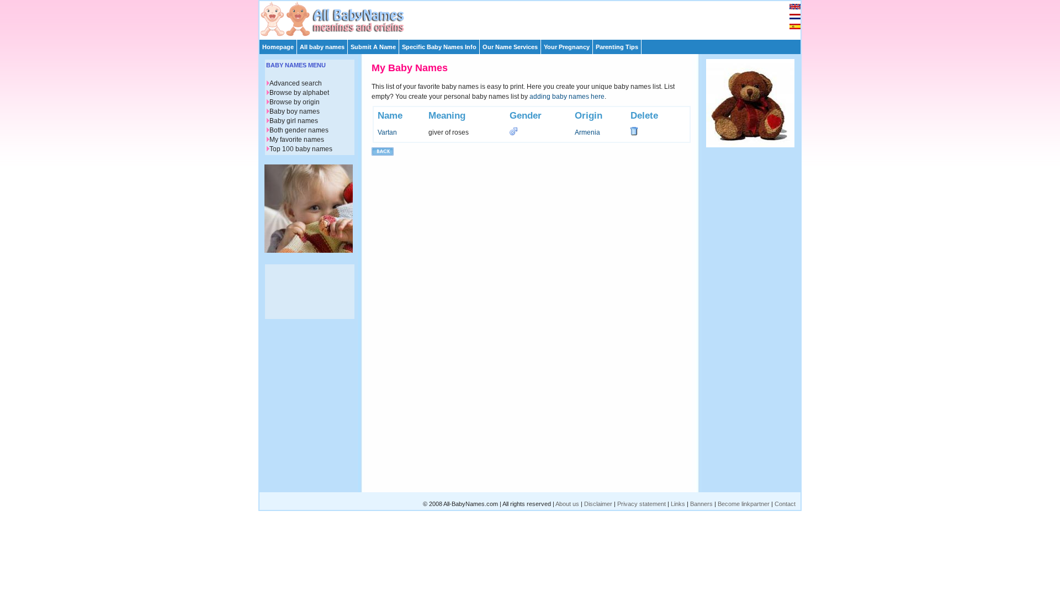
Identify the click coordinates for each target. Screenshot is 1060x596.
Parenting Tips (617, 47)
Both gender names (298, 130)
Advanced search (295, 83)
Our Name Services (510, 47)
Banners (701, 504)
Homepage (278, 47)
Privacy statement (641, 504)
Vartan (387, 132)
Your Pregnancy (567, 47)
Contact (785, 504)
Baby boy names (294, 111)
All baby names (322, 47)
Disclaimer (598, 504)
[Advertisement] (535, 17)
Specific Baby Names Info (439, 47)
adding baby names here (567, 96)
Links (678, 504)
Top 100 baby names (300, 149)
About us (567, 504)
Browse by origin (294, 102)
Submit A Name (373, 47)
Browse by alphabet (299, 93)
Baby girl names (293, 121)
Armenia (587, 132)
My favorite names (296, 139)
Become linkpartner (744, 504)
